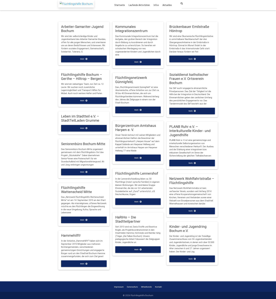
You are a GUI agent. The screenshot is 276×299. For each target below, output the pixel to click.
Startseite (119, 5)
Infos (156, 5)
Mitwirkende (146, 287)
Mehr (82, 59)
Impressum (119, 287)
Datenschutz (132, 287)
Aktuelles (167, 5)
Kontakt (158, 287)
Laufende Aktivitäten (139, 5)
